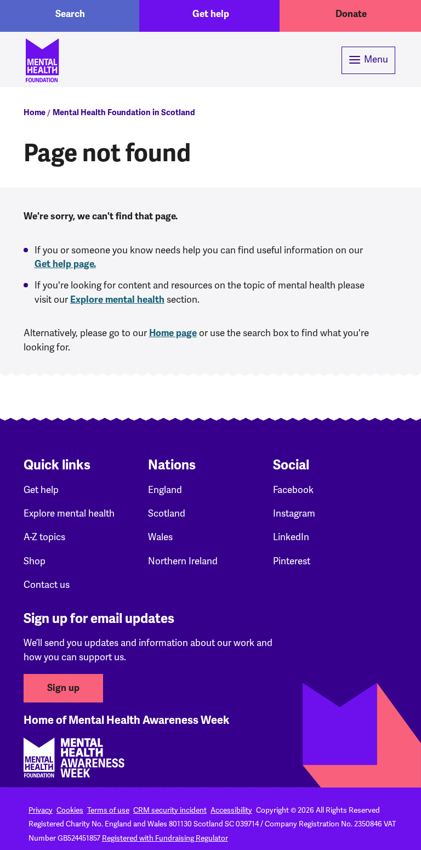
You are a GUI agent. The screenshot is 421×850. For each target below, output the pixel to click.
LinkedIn (291, 537)
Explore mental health (117, 299)
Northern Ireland (183, 561)
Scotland (166, 513)
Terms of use (108, 810)
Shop (34, 561)
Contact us (47, 585)
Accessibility (231, 810)
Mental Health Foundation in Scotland (124, 112)
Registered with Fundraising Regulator (165, 838)
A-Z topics (44, 537)
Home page (173, 333)
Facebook (293, 490)
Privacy (41, 810)
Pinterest (291, 561)
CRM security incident (170, 810)
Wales (160, 537)
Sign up (63, 688)
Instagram (294, 513)
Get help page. (65, 264)
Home (34, 112)
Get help (210, 14)
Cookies (69, 810)
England (165, 490)
